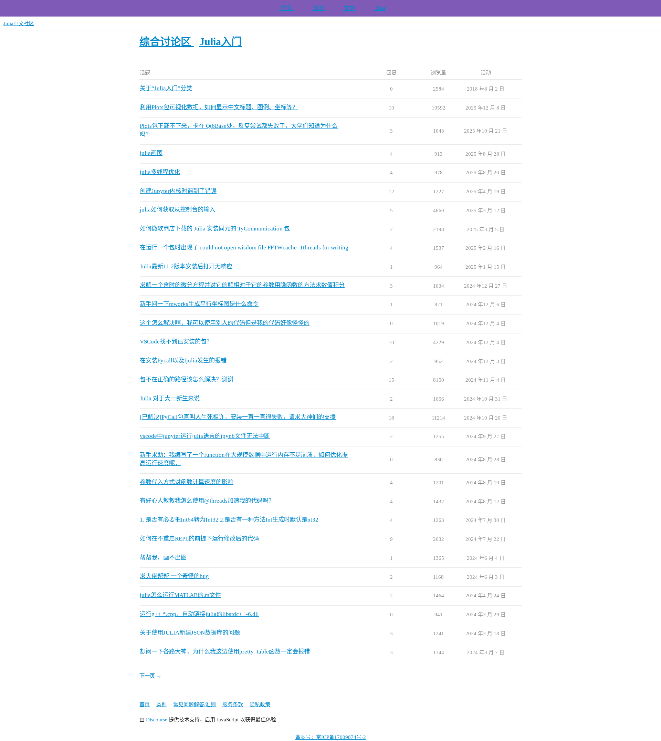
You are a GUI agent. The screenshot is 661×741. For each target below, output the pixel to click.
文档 (349, 8)
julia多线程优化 (160, 172)
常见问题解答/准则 (194, 704)
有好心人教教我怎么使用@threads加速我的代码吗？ (207, 500)
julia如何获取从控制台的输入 (177, 209)
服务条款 (232, 704)
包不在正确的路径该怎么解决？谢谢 (186, 379)
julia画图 (151, 153)
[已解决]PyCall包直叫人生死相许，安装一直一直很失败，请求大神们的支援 (238, 417)
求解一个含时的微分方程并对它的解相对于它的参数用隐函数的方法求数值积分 (242, 285)
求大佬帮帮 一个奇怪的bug (174, 576)
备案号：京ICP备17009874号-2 (330, 737)
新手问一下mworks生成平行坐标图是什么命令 (199, 304)
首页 (286, 8)
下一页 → (150, 676)
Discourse (156, 719)
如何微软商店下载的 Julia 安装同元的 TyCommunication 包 (215, 228)
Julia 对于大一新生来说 (170, 398)
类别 (161, 704)
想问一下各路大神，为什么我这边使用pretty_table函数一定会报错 (225, 651)
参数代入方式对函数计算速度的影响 (186, 482)
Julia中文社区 (18, 23)
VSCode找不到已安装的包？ (176, 341)
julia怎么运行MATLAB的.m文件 (180, 595)
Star (380, 8)
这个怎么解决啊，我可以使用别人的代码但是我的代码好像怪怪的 (224, 323)
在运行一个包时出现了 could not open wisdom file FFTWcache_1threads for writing (244, 247)
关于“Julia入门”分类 (166, 88)
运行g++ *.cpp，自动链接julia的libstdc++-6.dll (199, 614)
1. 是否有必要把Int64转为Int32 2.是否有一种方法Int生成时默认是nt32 (229, 519)
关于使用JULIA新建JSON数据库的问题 (190, 632)
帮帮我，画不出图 (163, 557)
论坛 (318, 8)
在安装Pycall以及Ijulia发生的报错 (183, 360)
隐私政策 (260, 704)
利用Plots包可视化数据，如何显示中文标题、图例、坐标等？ (219, 107)
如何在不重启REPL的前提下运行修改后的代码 (199, 538)
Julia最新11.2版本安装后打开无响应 (186, 266)
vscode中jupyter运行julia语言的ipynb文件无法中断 (205, 436)
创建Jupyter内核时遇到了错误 (178, 191)
